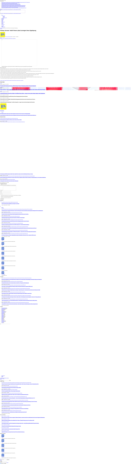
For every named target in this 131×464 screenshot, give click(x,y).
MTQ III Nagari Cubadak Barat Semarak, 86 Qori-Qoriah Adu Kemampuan (10, 7)
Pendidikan (3, 18)
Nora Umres (3, 259)
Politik (2, 318)
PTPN (2, 22)
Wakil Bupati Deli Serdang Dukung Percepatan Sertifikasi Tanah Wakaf (9, 3)
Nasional (3, 314)
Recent (2, 207)
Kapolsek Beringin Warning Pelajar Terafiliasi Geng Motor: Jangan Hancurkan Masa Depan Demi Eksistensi (22, 93)
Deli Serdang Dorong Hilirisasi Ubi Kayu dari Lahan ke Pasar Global (11, 119)
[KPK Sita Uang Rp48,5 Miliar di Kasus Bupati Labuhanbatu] (9, 389)
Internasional (3, 24)
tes (0, 206)
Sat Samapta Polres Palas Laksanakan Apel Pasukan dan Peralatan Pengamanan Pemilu (16, 405)
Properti (2, 319)
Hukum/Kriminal (3, 311)
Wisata (2, 322)
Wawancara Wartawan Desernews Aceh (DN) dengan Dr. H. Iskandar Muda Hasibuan (15, 224)
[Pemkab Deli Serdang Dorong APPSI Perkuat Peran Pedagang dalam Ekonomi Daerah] (12, 219)
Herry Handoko (3, 274)
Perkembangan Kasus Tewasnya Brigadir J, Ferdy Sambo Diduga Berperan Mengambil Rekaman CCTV (18, 398)
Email (1, 192)
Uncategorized (3, 321)
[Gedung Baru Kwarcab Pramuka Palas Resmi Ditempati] (7, 179)
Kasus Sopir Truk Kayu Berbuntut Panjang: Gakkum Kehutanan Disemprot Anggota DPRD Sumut (17, 286)
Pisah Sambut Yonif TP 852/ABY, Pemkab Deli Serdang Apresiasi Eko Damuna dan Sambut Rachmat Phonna (13, 5)
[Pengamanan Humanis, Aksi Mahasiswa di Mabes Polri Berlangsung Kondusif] (11, 410)
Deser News (6, 36)
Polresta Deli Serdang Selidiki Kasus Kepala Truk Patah (10, 203)
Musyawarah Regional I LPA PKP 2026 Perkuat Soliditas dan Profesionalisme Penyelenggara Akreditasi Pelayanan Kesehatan (22, 279)
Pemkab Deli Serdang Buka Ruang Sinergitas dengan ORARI (11, 387)
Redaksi (2, 376)
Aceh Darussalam (5, 17)
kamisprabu (3, 264)
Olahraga (3, 23)
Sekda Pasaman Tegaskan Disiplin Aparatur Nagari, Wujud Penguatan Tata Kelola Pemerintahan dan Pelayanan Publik (21, 289)
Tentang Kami (3, 375)
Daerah (4, 16)
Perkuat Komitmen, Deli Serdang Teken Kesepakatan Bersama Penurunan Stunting (15, 214)
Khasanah (3, 19)
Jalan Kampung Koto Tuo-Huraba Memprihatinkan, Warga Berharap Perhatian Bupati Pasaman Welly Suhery (19, 300)
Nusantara (3, 315)
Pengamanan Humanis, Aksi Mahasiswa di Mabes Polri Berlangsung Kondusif (14, 412)
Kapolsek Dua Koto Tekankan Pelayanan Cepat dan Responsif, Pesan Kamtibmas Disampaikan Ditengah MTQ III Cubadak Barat (16, 2)
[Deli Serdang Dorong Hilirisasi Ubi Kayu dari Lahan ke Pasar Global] (9, 118)
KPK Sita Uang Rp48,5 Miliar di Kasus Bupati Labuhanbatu (11, 391)
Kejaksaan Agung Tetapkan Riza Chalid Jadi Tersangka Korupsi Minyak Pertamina (15, 394)
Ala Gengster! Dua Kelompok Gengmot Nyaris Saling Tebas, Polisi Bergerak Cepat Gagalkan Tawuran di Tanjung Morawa (21, 296)
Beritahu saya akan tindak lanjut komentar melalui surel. (7, 196)
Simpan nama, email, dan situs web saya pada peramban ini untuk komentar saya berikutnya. (11, 195)
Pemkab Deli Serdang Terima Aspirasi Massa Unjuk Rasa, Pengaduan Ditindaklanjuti (15, 282)
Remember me (2, 463)
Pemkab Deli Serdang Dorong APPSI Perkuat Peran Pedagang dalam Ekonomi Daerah (18, 85)
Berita (2, 15)
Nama (1, 191)
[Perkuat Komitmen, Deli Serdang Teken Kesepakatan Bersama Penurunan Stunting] (12, 212)
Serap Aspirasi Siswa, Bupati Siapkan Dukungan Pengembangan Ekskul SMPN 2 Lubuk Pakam (17, 293)
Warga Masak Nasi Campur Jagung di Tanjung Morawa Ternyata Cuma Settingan (15, 408)
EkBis (2, 310)
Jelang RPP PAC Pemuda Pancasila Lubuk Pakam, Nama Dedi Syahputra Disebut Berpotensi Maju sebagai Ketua (20, 303)
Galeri (2, 21)
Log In (5, 463)
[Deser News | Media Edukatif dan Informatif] (10, 9)
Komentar (1, 190)
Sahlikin (2, 240)
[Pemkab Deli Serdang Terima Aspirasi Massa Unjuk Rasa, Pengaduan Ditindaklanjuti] (12, 281)
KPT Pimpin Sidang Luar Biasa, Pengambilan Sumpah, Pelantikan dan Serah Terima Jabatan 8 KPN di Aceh (13, 6)
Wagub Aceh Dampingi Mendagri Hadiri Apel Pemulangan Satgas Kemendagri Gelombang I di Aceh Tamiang (19, 401)
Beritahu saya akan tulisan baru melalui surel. (6, 197)
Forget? (7, 462)
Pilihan (2, 317)
